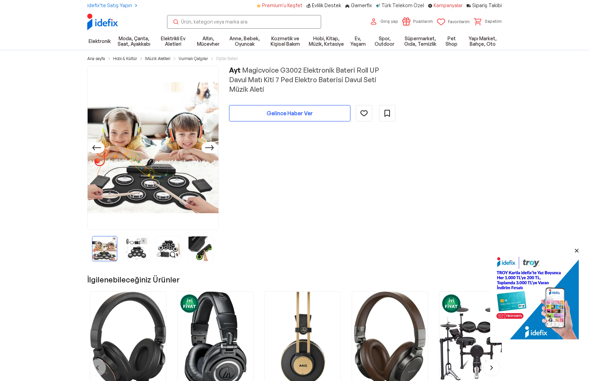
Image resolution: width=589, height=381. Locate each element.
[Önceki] (96, 147)
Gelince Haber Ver (290, 113)
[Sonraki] (209, 147)
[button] (488, 21)
